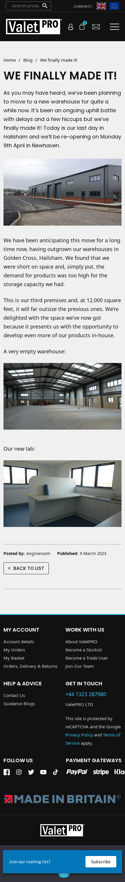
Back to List (28, 568)
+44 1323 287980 (85, 694)
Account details (18, 641)
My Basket (13, 658)
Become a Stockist (83, 650)
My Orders (14, 650)
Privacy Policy (79, 735)
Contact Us (14, 695)
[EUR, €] (114, 5)
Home (9, 60)
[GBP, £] (101, 5)
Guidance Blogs (19, 703)
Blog (28, 60)
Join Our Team (79, 666)
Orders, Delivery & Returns (30, 666)
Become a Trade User (86, 658)
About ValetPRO (81, 641)
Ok (64, 873)
